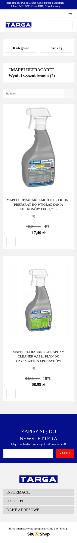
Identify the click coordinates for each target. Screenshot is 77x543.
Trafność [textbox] (11, 93)
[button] (38, 492)
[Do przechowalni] (11, 241)
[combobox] (38, 93)
